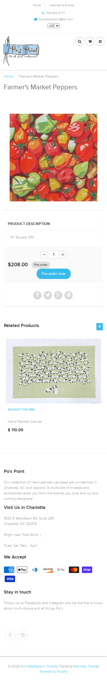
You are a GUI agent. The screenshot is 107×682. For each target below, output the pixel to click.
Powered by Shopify (53, 672)
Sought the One (21, 409)
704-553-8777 (55, 13)
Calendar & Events (61, 5)
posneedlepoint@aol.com (56, 19)
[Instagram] (22, 635)
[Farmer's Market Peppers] (53, 157)
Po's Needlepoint (33, 666)
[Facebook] (10, 635)
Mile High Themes (86, 666)
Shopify (52, 666)
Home (37, 5)
